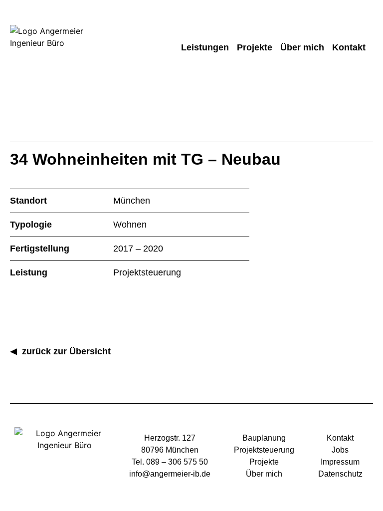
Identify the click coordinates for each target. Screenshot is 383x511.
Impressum (340, 462)
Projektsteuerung (264, 450)
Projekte (254, 47)
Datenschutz (340, 474)
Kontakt (349, 47)
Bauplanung (264, 438)
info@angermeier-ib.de (169, 474)
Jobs (340, 450)
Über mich (302, 47)
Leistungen (205, 47)
